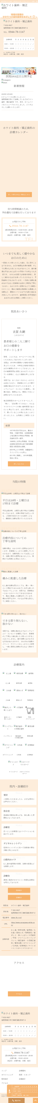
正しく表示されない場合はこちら (19, 194)
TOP (35, 1100)
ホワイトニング (7, 1074)
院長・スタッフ (25, 1074)
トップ (4, 1070)
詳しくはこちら (19, 464)
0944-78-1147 (17, 31)
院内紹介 (19, 890)
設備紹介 (19, 897)
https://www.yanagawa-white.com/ (23, 923)
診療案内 (22, 1070)
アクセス (19, 994)
